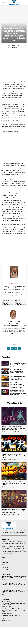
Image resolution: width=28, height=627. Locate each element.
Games (3, 587)
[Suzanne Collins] (14, 314)
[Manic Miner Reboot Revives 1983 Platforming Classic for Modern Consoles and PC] (5, 371)
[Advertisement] (14, 66)
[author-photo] (2, 432)
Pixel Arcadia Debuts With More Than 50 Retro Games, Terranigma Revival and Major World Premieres (18, 392)
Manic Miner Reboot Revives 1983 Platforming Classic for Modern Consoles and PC (17, 371)
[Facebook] (8, 348)
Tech (2, 581)
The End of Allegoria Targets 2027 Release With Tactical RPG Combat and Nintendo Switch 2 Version (18, 364)
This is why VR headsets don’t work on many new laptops (7, 303)
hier (9, 130)
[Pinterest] (15, 348)
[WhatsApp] (19, 348)
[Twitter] (12, 348)
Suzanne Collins (15, 45)
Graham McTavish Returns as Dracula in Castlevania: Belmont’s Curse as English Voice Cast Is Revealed (17, 385)
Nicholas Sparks (7, 431)
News (14, 25)
